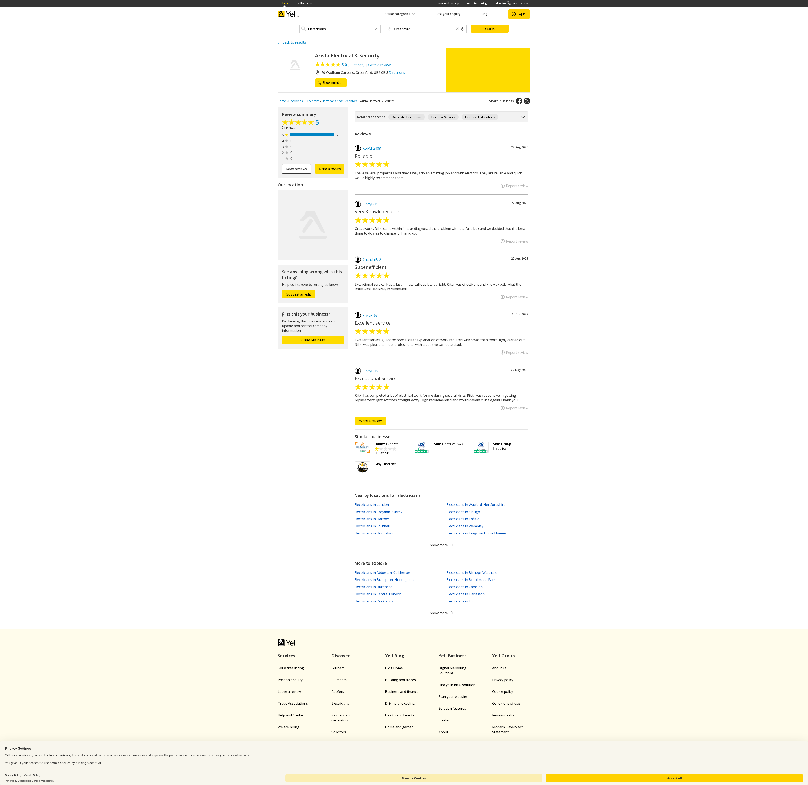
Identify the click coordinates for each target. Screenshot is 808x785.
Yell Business (305, 3)
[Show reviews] (298, 123)
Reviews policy (503, 715)
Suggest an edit (298, 294)
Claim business (313, 340)
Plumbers (339, 680)
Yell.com (284, 3)
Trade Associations (293, 703)
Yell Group (503, 656)
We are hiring (288, 727)
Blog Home (394, 668)
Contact (445, 720)
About (443, 732)
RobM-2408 (372, 148)
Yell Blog (394, 656)
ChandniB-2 (372, 259)
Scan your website (453, 696)
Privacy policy (502, 680)
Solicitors (338, 732)
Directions (397, 72)
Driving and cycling (400, 703)
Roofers (337, 691)
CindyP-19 (370, 204)
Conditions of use (506, 703)
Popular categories (396, 14)
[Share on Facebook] (519, 101)
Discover (340, 656)
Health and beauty (399, 715)
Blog (484, 14)
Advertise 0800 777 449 (512, 3)
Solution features (452, 708)
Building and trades (400, 680)
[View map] (313, 225)
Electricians (340, 703)
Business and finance (401, 691)
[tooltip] (463, 29)
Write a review (379, 64)
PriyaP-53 (370, 315)
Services (286, 656)
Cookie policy (502, 691)
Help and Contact (291, 715)
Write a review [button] (329, 169)
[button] (376, 29)
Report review (517, 185)
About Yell (500, 668)
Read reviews (296, 169)
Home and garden (399, 727)
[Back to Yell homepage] (288, 14)
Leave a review (289, 691)
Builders (337, 668)
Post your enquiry (447, 14)
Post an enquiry (290, 680)
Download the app (448, 3)
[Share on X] (527, 101)
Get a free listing (477, 3)
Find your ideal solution (457, 685)
